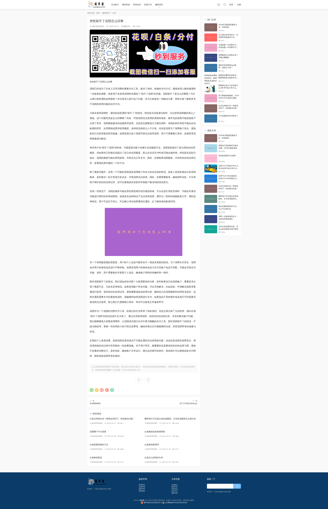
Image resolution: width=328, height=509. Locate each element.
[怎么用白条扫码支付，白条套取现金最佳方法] (210, 37)
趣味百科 (159, 4)
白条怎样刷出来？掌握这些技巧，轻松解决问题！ (112, 418)
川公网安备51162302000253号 (176, 502)
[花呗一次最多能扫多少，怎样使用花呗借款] (210, 219)
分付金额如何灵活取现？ (228, 116)
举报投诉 (142, 485)
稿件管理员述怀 (98, 26)
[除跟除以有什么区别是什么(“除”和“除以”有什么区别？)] (210, 88)
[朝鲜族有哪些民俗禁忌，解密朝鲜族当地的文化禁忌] (210, 79)
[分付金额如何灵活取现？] (210, 118)
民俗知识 (137, 4)
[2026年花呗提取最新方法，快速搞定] (210, 27)
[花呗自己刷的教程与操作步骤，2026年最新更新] (210, 148)
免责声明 (142, 487)
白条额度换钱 (95, 403)
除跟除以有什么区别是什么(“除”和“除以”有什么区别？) (228, 87)
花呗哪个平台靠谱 (98, 431)
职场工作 (148, 4)
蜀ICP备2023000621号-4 (153, 502)
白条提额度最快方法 (99, 444)
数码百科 (175, 487)
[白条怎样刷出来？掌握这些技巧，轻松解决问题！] (210, 108)
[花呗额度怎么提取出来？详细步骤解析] (210, 58)
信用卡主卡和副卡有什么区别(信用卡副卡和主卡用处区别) (228, 168)
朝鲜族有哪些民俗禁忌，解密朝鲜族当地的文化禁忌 (228, 77)
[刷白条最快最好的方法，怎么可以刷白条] (210, 209)
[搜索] (224, 4)
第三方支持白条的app (188, 403)
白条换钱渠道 (96, 457)
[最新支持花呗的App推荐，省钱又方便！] (210, 68)
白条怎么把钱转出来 (154, 457)
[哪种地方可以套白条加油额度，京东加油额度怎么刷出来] (210, 199)
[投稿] (218, 4)
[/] (143, 53)
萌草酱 (96, 4)
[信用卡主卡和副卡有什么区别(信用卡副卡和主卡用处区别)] (210, 168)
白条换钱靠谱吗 (152, 444)
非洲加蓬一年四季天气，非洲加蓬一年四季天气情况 (228, 47)
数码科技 (126, 4)
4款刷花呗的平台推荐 (227, 155)
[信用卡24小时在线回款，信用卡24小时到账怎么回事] (210, 179)
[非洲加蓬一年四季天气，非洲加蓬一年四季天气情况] (210, 48)
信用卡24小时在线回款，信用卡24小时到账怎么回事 (228, 178)
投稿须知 (142, 491)
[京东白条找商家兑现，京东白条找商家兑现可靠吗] (210, 229)
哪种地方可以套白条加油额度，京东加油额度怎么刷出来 (170, 418)
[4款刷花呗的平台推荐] (210, 158)
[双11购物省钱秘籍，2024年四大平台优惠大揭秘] (210, 98)
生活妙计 (115, 4)
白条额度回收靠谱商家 (155, 431)
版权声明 (142, 489)
